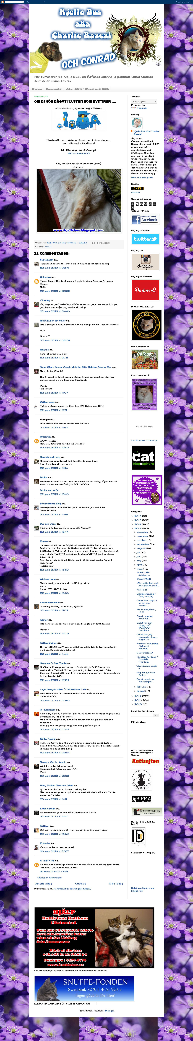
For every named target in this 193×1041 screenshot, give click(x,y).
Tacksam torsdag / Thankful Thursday (147, 659)
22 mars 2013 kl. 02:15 (54, 267)
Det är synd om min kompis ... (145, 680)
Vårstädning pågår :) (147, 667)
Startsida (80, 883)
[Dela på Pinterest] (108, 243)
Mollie (43, 477)
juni (139, 556)
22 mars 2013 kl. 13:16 (54, 468)
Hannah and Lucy (50, 457)
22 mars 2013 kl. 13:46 (54, 494)
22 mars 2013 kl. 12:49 (54, 447)
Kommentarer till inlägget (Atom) (72, 888)
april (140, 564)
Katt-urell (142, 589)
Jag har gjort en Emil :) (146, 673)
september (143, 544)
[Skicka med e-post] (98, 243)
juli (139, 552)
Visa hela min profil (142, 177)
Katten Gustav (48, 643)
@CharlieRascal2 (79, 153)
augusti (141, 548)
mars (140, 569)
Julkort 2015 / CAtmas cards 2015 (87, 89)
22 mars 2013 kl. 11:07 (54, 392)
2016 (138, 516)
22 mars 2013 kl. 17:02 (54, 633)
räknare (135, 192)
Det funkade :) (145, 652)
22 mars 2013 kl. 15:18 (54, 514)
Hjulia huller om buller (52, 320)
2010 (138, 704)
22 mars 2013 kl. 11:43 (54, 427)
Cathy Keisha (47, 739)
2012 (138, 696)
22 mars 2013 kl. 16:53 (54, 569)
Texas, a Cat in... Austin (53, 762)
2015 (138, 520)
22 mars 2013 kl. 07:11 (54, 357)
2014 (138, 524)
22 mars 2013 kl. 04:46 (55, 311)
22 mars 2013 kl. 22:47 (54, 729)
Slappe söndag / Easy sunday (146, 595)
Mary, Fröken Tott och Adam (56, 785)
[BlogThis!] (100, 243)
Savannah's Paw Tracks (53, 663)
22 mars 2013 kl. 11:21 (53, 410)
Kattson (44, 826)
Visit (144, 440)
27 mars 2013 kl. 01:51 (54, 871)
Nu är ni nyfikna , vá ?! (146, 610)
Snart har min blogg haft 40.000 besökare (144, 626)
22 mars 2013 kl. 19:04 (54, 680)
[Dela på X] (103, 243)
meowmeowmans (50, 602)
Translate (142, 108)
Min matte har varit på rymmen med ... (148, 584)
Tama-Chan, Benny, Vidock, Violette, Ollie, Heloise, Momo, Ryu (75, 367)
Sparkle (44, 349)
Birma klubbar (54, 89)
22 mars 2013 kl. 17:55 (54, 654)
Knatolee (45, 843)
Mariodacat (46, 259)
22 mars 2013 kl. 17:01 (54, 610)
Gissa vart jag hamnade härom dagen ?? (147, 637)
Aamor (44, 619)
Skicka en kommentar (49, 877)
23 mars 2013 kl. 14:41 (54, 816)
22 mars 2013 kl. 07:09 (55, 340)
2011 (137, 700)
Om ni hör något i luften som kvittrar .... (147, 603)
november (143, 536)
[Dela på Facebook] (105, 243)
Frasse (44, 541)
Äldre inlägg (116, 883)
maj (139, 560)
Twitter (48, 247)
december (143, 532)
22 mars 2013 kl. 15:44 (54, 531)
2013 (138, 528)
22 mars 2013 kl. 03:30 (55, 291)
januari (141, 691)
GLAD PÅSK (144, 579)
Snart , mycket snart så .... (145, 617)
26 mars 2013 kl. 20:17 (54, 851)
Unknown (45, 277)
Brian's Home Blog (50, 503)
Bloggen (37, 89)
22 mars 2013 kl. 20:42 (55, 700)
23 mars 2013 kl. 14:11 (53, 799)
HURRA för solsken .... (143, 573)
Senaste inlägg (43, 883)
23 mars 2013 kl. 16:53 (54, 834)
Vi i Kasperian (47, 709)
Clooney (45, 300)
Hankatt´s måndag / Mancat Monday (147, 646)
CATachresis (47, 402)
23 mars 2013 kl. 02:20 (55, 752)
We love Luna (48, 579)
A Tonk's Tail (47, 860)
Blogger (109, 1010)
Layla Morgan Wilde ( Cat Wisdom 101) (63, 689)
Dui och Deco (48, 523)
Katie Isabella (47, 808)
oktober (142, 540)
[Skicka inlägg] (93, 243)
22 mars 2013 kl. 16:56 (54, 593)
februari (142, 686)
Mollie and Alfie (49, 490)
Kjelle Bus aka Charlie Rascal (146, 133)
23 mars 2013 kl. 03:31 (54, 776)
